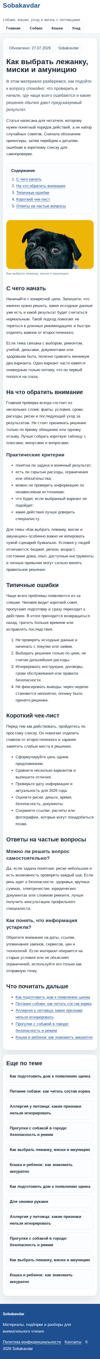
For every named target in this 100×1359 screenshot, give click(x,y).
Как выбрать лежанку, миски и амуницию (50, 1149)
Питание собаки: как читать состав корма (53, 1004)
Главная (13, 28)
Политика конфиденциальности (32, 1342)
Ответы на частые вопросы (41, 206)
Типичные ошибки (32, 192)
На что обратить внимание (40, 186)
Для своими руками (29, 1201)
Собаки (36, 28)
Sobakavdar (21, 5)
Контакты (73, 1342)
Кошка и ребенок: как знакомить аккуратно (54, 1037)
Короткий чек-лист (33, 199)
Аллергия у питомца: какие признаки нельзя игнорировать (45, 1109)
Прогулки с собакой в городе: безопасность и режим (38, 1131)
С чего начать (28, 179)
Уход (76, 28)
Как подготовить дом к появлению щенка (53, 997)
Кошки (57, 28)
